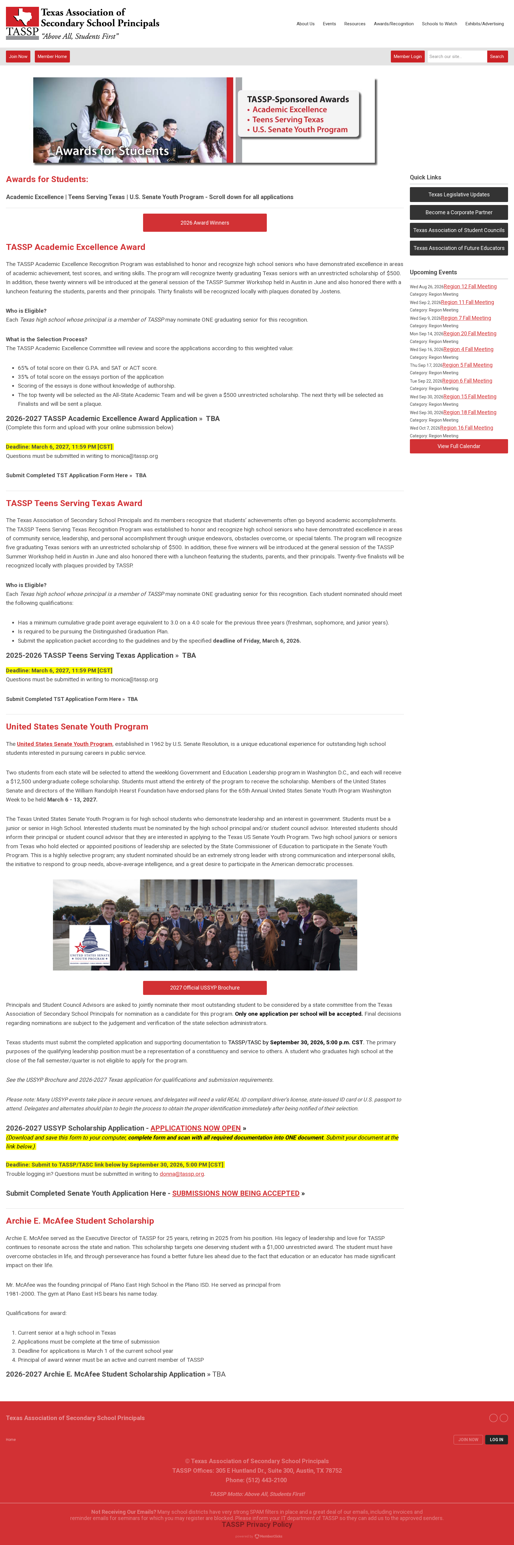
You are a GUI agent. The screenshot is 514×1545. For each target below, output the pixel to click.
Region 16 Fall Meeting (466, 428)
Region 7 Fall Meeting (466, 318)
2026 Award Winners (205, 223)
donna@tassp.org (182, 1173)
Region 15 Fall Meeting (470, 396)
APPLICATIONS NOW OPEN (196, 1128)
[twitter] (504, 1418)
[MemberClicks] (83, 24)
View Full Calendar (459, 446)
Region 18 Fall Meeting (470, 412)
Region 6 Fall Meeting (467, 381)
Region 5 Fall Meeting (468, 365)
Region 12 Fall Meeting (470, 286)
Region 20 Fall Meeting (470, 333)
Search (497, 56)
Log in (496, 1439)
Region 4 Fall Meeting (468, 349)
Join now (468, 1439)
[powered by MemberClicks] (257, 1537)
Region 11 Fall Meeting (467, 302)
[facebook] (493, 1418)
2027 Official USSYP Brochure (205, 987)
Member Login (408, 56)
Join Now (18, 56)
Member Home (52, 56)
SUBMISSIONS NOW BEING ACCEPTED (236, 1193)
